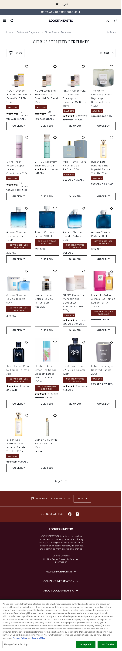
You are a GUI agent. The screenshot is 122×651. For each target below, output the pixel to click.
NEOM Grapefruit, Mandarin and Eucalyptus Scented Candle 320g (74, 303)
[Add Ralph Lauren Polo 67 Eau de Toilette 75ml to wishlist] (26, 342)
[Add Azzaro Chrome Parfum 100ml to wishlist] (55, 208)
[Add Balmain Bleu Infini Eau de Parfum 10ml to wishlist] (55, 416)
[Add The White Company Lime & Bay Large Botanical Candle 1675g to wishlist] (111, 66)
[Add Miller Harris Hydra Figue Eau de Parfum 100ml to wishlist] (83, 138)
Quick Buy (18, 126)
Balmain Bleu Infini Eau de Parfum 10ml (46, 443)
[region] (61, 625)
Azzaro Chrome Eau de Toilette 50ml (16, 299)
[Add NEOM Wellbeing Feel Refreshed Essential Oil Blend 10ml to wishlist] (55, 66)
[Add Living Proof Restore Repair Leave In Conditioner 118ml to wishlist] (26, 138)
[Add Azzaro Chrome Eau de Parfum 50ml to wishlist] (83, 208)
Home (9, 32)
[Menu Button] (4, 20)
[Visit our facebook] (70, 514)
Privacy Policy (20, 638)
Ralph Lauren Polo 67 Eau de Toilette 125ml (74, 370)
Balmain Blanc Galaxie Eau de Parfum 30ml (44, 299)
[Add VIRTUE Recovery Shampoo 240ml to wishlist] (55, 138)
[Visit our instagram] (77, 514)
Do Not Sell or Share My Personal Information (60, 560)
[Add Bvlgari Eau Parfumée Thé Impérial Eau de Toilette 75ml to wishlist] (111, 138)
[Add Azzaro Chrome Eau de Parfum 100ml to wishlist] (26, 208)
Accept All (85, 644)
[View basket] (115, 20)
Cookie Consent (61, 556)
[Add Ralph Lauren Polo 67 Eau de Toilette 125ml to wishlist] (83, 342)
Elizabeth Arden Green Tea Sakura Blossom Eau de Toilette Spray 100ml (46, 374)
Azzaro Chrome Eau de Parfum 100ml (16, 236)
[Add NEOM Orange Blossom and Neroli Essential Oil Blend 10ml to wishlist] (26, 66)
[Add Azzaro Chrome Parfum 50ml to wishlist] (111, 208)
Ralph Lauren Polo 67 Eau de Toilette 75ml (17, 370)
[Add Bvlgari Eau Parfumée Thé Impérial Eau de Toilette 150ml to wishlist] (26, 416)
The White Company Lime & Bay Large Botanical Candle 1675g (101, 98)
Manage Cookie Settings (16, 644)
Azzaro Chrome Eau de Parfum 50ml (72, 236)
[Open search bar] (12, 20)
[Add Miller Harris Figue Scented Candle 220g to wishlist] (111, 342)
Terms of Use (38, 638)
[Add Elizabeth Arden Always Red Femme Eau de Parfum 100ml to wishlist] (111, 271)
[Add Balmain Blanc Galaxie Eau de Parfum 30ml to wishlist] (55, 271)
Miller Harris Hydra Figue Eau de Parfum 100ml (74, 165)
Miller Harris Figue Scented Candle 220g (102, 370)
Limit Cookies (107, 644)
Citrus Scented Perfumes (61, 42)
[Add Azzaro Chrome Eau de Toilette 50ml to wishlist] (26, 271)
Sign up (82, 498)
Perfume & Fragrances (29, 32)
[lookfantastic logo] (61, 20)
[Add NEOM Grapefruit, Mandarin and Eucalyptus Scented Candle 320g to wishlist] (83, 271)
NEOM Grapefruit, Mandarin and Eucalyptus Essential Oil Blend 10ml (74, 98)
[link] (107, 20)
